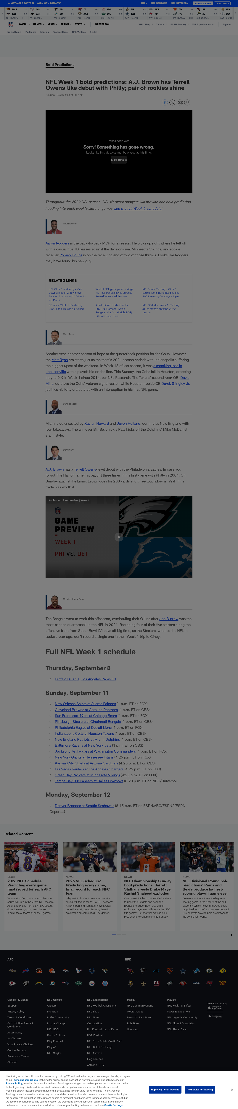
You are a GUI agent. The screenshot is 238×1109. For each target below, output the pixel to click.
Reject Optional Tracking (165, 1089)
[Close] (232, 1090)
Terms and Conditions (25, 1079)
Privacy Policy (14, 1083)
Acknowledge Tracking (200, 1089)
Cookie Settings (113, 1105)
